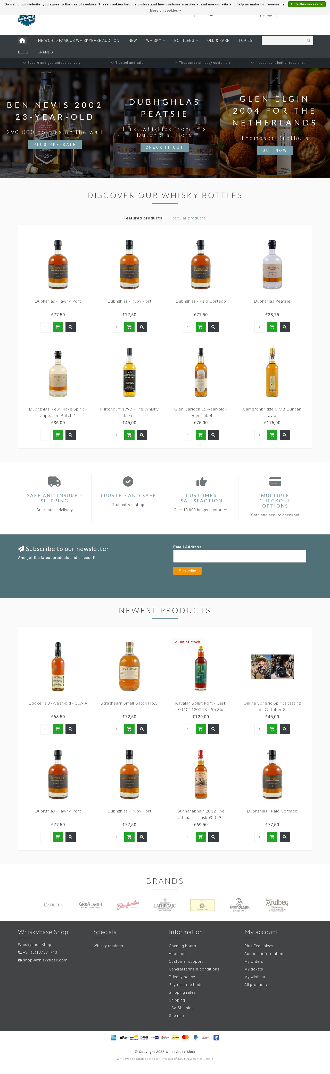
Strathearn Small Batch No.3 (129, 702)
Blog (23, 52)
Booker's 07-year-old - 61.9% (58, 702)
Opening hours (182, 946)
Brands (45, 52)
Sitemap (176, 1016)
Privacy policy (182, 977)
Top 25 (245, 40)
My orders (253, 961)
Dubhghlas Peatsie (272, 300)
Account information (263, 954)
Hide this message (307, 4)
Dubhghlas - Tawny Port (58, 300)
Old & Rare (218, 40)
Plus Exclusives (259, 946)
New (132, 40)
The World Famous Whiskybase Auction (77, 40)
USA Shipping (181, 1008)
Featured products (142, 218)
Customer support (186, 961)
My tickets (253, 969)
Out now (274, 150)
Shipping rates (182, 992)
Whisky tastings (108, 946)
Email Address (187, 547)
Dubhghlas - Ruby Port (129, 300)
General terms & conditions (194, 969)
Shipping (177, 1000)
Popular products (189, 218)
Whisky (153, 40)
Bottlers (184, 40)
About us (177, 954)
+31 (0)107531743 (40, 952)
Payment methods (186, 985)
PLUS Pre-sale (55, 145)
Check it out (165, 147)
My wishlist (254, 977)
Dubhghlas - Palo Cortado (200, 300)
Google (208, 1058)
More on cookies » (165, 10)
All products (255, 985)
